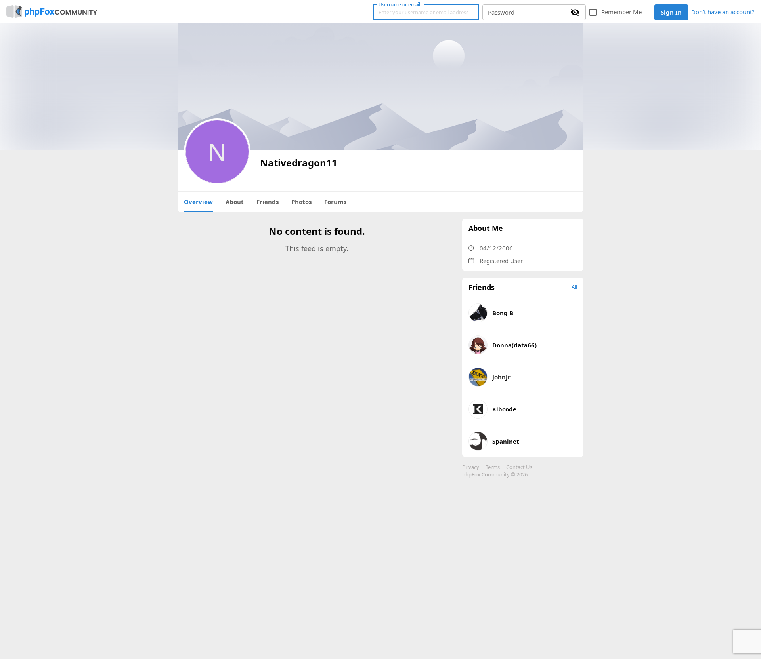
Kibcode (504, 409)
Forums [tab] (335, 202)
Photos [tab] (301, 202)
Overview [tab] (198, 202)
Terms (493, 466)
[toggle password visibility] (575, 12)
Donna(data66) (514, 345)
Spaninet (505, 441)
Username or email (400, 4)
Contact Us (519, 466)
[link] (51, 11)
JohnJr (501, 377)
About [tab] (235, 202)
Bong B (502, 313)
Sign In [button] (671, 12)
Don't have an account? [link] (723, 12)
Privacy (470, 466)
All (574, 286)
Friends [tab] (267, 202)
